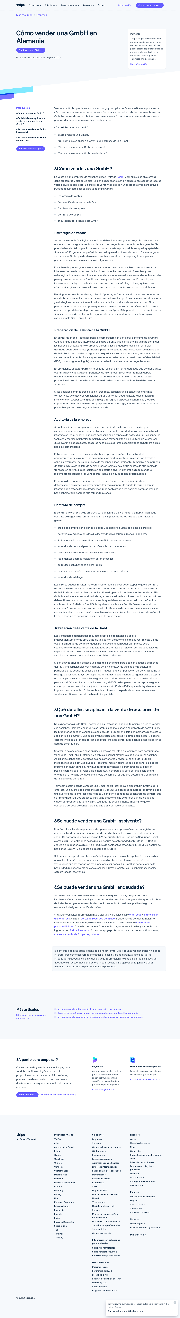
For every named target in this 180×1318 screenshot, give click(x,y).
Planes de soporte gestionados (145, 1227)
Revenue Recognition (64, 1221)
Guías (133, 1139)
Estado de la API (100, 1274)
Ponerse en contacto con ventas (57, 1094)
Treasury (58, 1237)
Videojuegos (98, 1202)
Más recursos (24, 14)
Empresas (97, 1139)
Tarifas (101, 5)
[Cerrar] (174, 1303)
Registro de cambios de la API (106, 1278)
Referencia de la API (102, 1270)
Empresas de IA (99, 1190)
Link (56, 1198)
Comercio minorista (101, 1233)
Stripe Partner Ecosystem (104, 1251)
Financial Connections (64, 1182)
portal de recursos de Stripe (98, 918)
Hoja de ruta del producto (142, 1196)
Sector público (99, 1229)
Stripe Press (136, 1208)
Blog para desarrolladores (104, 1290)
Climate (58, 1162)
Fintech (95, 1198)
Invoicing (58, 1190)
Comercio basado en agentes (106, 1147)
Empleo (134, 1200)
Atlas (56, 1143)
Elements (59, 1178)
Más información (138, 64)
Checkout (59, 1158)
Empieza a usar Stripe (30, 50)
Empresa (41, 14)
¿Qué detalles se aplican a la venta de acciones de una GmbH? (30, 121)
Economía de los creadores (105, 1194)
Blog (132, 1147)
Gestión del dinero (101, 1178)
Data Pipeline (60, 1174)
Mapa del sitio (137, 1177)
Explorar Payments (102, 1089)
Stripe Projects (99, 1286)
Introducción (23, 107)
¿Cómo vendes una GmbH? (30, 112)
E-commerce (98, 1155)
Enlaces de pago (62, 1206)
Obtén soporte (137, 1223)
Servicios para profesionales (106, 1225)
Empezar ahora (26, 1094)
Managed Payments (64, 1202)
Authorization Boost (64, 1147)
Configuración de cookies (142, 1181)
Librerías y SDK (99, 1282)
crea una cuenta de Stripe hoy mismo (76, 934)
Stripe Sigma (60, 1225)
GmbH (121, 176)
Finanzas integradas (102, 1158)
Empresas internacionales (104, 1166)
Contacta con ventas (148, 5)
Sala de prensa (137, 1204)
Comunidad (135, 1151)
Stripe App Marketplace (103, 1247)
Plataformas (98, 1182)
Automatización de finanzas (105, 1162)
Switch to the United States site (124, 1311)
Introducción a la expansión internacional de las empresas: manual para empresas (100, 1016)
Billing (57, 1151)
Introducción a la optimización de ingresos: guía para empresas (90, 1009)
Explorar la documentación (144, 1079)
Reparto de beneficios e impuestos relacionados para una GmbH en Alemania (98, 1013)
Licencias (134, 1173)
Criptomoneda (61, 1170)
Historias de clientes (140, 1143)
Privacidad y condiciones (142, 1162)
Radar (57, 1218)
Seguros (96, 1210)
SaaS (94, 1186)
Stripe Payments (80, 930)
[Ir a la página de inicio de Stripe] (20, 1135)
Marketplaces (99, 1174)
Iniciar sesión (124, 5)
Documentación (100, 1266)
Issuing (57, 1194)
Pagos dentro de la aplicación (106, 1170)
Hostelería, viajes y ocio (103, 1206)
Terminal (58, 1233)
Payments (59, 1210)
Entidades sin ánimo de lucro (106, 1221)
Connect (58, 1166)
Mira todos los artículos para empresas (31, 1017)
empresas (135, 914)
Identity (58, 1186)
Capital (57, 1155)
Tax (56, 1229)
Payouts (58, 1214)
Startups (96, 1143)
